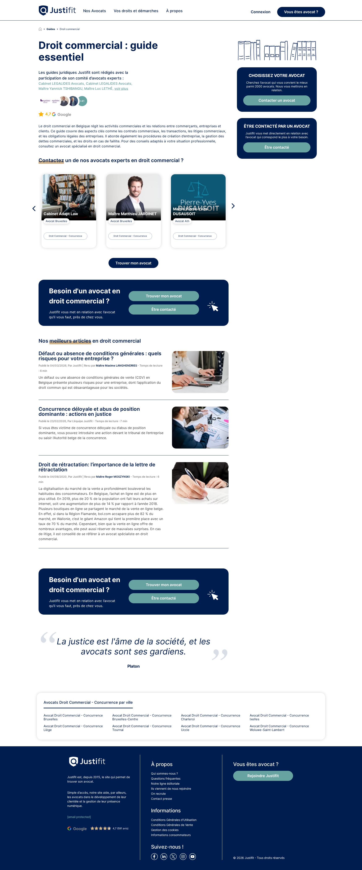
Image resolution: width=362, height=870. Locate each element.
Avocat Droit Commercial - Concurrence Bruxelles (73, 717)
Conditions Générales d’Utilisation (174, 820)
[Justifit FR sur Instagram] (184, 856)
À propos (174, 11)
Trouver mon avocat (164, 296)
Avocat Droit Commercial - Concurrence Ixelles (279, 717)
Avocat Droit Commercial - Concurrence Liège (73, 728)
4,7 (48, 114)
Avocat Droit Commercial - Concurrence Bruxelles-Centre (142, 717)
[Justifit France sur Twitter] (174, 856)
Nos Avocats (94, 11)
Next (234, 206)
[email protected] (79, 817)
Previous (32, 208)
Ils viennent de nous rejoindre (171, 788)
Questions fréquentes (165, 778)
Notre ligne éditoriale (165, 783)
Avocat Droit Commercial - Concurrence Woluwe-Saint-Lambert (279, 728)
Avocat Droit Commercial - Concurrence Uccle (210, 728)
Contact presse (161, 798)
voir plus (121, 88)
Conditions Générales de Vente (172, 825)
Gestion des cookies (164, 830)
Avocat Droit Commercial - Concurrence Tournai (142, 728)
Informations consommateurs (171, 835)
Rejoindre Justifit (263, 776)
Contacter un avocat (277, 100)
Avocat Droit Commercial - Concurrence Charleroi (210, 717)
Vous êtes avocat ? (301, 12)
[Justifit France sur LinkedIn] (164, 856)
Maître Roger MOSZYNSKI (113, 476)
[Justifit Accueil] (43, 29)
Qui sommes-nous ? (164, 773)
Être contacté (163, 309)
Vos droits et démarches (136, 11)
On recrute (158, 793)
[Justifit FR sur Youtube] (193, 856)
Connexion (260, 12)
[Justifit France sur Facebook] (155, 856)
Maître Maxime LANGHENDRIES (117, 365)
